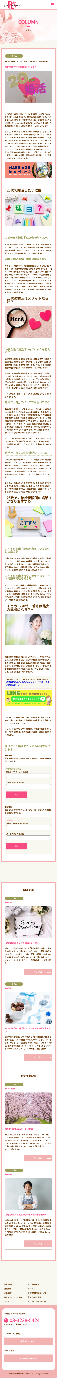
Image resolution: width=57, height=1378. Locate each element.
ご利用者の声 (35, 1284)
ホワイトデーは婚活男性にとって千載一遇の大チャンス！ (28, 1030)
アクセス (7, 1301)
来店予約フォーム (28, 1341)
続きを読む (41, 1048)
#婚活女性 (33, 61)
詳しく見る (38, 971)
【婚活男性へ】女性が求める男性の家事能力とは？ (28, 1214)
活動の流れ (8, 1293)
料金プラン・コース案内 (13, 1297)
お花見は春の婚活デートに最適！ (20, 1128)
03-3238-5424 (25, 1320)
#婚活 (26, 61)
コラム (32, 1288)
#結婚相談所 (43, 61)
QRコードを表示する (28, 1358)
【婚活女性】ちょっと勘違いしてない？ (23, 942)
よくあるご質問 (35, 1297)
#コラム (20, 61)
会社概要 (7, 1288)
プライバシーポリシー (38, 1301)
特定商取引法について (38, 1293)
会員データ (8, 1284)
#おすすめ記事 (10, 61)
